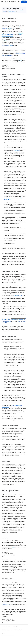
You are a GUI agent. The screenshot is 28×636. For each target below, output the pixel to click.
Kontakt (20, 60)
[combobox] (7, 633)
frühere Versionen (12, 11)
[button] (2, 1)
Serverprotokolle (16, 150)
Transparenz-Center (17, 629)
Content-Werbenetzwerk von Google (18, 318)
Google (3, 626)
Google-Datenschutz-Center (7, 45)
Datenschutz (15, 626)
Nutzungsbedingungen (7, 629)
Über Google (9, 626)
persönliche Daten (5, 40)
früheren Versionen (6, 604)
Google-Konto (12, 90)
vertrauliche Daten (18, 295)
